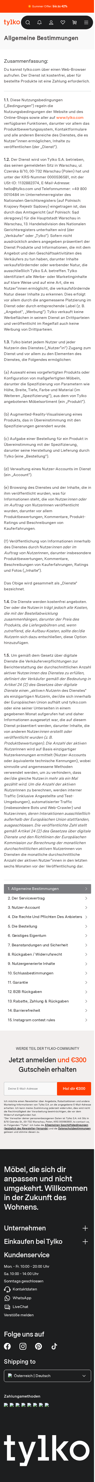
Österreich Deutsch (32, 1375)
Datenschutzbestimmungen (74, 1128)
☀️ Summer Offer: (47, 6)
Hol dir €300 (74, 1088)
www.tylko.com (70, 117)
